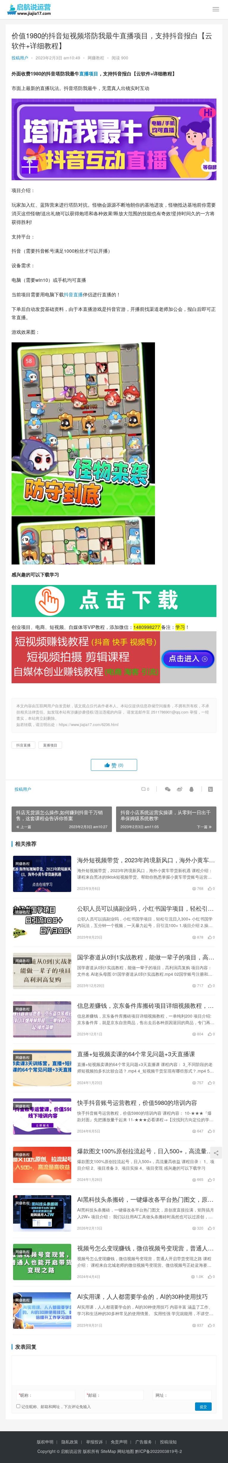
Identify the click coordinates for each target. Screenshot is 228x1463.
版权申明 (45, 1441)
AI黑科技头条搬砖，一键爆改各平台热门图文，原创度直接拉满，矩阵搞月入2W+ (145, 1199)
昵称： (26, 1395)
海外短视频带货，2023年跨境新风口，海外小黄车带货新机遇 (146, 860)
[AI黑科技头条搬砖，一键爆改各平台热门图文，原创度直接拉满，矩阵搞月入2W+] (42, 1213)
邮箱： (94, 1395)
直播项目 (88, 73)
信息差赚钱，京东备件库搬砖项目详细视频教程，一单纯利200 (145, 1005)
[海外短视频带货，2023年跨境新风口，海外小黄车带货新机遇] (42, 874)
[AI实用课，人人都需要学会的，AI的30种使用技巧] (42, 1310)
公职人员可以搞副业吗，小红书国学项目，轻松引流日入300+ (145, 908)
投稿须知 (168, 1441)
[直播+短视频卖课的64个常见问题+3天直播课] (42, 1068)
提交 (203, 1406)
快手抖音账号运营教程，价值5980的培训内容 (137, 1102)
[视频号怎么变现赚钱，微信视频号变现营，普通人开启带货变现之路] (42, 1262)
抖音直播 (73, 294)
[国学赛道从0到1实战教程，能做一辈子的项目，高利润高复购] (42, 971)
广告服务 (143, 1441)
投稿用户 (20, 58)
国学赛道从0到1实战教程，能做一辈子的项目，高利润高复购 (145, 957)
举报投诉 (94, 1441)
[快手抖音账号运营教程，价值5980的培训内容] (42, 1116)
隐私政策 (69, 1441)
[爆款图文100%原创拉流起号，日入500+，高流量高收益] (42, 1165)
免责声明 (119, 1441)
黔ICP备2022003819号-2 (158, 1451)
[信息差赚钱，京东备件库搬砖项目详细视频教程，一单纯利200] (42, 1019)
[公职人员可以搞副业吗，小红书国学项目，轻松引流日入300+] (42, 922)
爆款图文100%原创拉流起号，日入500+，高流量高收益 (145, 1151)
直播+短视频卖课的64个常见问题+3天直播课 (136, 1054)
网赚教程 (96, 58)
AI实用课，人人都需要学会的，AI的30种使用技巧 (142, 1296)
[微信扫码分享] (167, 789)
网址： (162, 1395)
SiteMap (108, 1451)
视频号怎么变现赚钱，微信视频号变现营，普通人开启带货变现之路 (145, 1248)
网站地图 (125, 1451)
